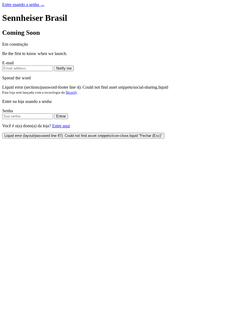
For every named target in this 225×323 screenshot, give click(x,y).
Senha (7, 110)
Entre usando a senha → (23, 4)
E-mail (8, 62)
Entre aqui (61, 125)
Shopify (71, 92)
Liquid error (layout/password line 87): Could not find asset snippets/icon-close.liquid (83, 136)
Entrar (61, 116)
